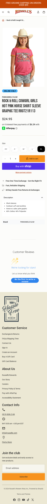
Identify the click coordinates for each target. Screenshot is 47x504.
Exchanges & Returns (10, 334)
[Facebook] (14, 499)
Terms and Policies (23, 494)
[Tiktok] (28, 499)
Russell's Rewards (9, 375)
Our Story (6, 380)
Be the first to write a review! (25, 280)
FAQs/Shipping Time (10, 339)
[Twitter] (32, 499)
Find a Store (7, 442)
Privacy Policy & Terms (11, 389)
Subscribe (24, 477)
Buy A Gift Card (8, 357)
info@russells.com (9, 433)
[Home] (3, 20)
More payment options (23, 172)
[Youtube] (23, 499)
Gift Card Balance (9, 361)
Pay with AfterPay (9, 393)
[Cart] (44, 12)
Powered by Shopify (36, 489)
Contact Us (6, 343)
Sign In (5, 348)
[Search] (8, 12)
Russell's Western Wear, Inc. (19, 489)
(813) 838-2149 (8, 414)
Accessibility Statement (11, 398)
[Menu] (3, 12)
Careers (5, 384)
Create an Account (9, 352)
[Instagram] (18, 499)
